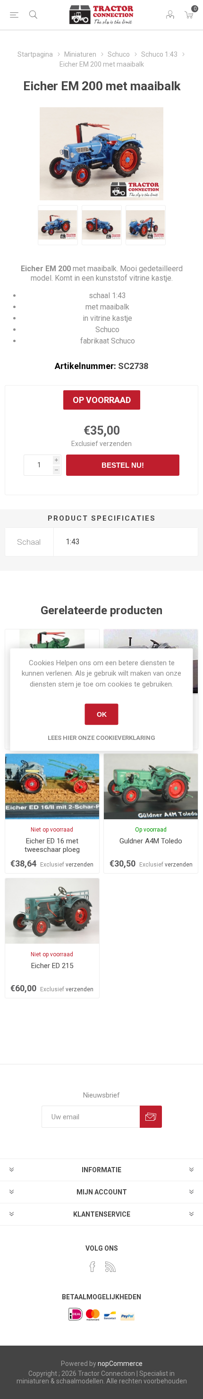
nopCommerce (120, 1363)
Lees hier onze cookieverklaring (101, 737)
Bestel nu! (123, 465)
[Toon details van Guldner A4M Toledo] (151, 786)
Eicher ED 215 (52, 965)
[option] (58, 225)
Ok (102, 714)
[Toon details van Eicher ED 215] (52, 911)
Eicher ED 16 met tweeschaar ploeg (52, 845)
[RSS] (110, 1266)
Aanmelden (151, 1117)
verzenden (116, 443)
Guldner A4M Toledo (150, 841)
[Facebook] (92, 1266)
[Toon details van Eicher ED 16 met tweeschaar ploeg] (52, 786)
